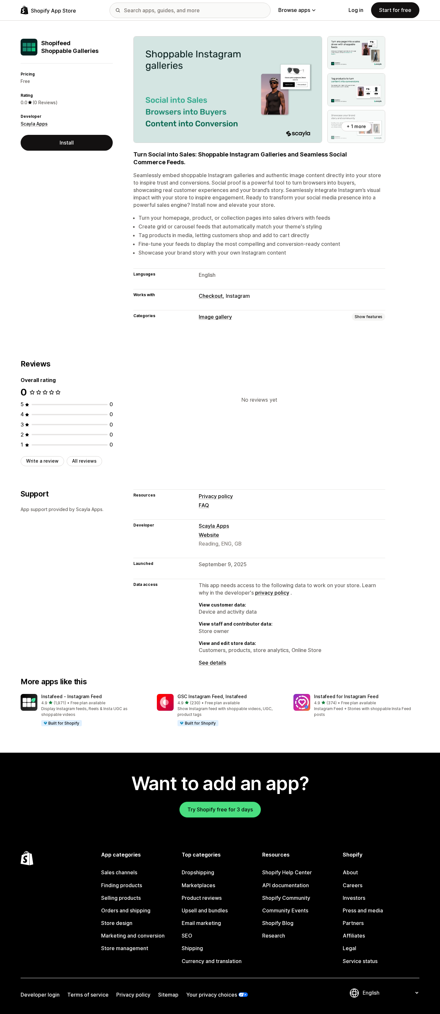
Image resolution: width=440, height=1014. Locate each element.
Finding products (121, 885)
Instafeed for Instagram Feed (346, 696)
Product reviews (202, 898)
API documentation (285, 885)
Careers (352, 885)
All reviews (84, 461)
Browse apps (294, 10)
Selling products (121, 898)
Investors (354, 898)
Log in (356, 10)
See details (212, 662)
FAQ (204, 505)
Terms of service (88, 994)
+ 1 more (356, 126)
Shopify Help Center (287, 872)
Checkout (211, 296)
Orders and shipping (125, 910)
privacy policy (272, 592)
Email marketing (201, 923)
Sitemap (168, 994)
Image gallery (215, 317)
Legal (349, 948)
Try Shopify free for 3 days (220, 809)
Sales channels (119, 872)
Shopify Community (286, 898)
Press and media (363, 910)
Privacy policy (216, 496)
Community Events (285, 910)
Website (209, 535)
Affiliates (354, 935)
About (350, 872)
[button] (84, 710)
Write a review (42, 461)
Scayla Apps (34, 123)
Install (67, 142)
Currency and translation (212, 961)
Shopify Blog (277, 923)
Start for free (395, 10)
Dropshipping (198, 872)
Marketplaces (198, 885)
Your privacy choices (211, 994)
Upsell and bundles (205, 910)
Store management (124, 948)
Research (273, 935)
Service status (360, 961)
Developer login (40, 994)
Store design (116, 923)
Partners (353, 923)
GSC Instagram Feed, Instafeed (212, 696)
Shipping (192, 948)
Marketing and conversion (133, 935)
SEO (187, 935)
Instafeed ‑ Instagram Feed (71, 696)
